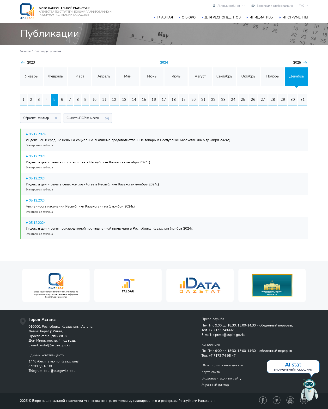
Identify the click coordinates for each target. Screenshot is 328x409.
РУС (301, 6)
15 (144, 99)
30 (293, 99)
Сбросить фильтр (36, 118)
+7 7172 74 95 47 (222, 355)
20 (193, 99)
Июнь (152, 76)
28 (273, 99)
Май (127, 76)
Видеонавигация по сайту (221, 378)
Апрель (103, 76)
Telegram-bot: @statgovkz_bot (52, 370)
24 (233, 99)
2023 (31, 62)
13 (124, 99)
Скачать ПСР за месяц (83, 118)
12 (114, 99)
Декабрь (296, 76)
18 (173, 99)
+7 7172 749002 (221, 330)
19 (183, 99)
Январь (31, 76)
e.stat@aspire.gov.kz (55, 345)
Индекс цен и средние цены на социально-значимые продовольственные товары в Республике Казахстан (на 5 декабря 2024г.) (128, 140)
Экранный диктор (215, 385)
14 (134, 99)
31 (302, 99)
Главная (165, 17)
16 (154, 99)
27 (263, 99)
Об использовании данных (222, 365)
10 (94, 99)
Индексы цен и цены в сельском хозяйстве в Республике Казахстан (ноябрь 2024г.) (92, 184)
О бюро (189, 17)
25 (243, 99)
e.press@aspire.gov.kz (229, 334)
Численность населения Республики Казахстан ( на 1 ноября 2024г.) (80, 206)
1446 (32, 361)
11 (104, 99)
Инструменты (295, 17)
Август (200, 76)
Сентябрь (224, 76)
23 (223, 99)
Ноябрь (272, 76)
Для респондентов (223, 17)
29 (283, 99)
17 (164, 99)
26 (253, 99)
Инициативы (261, 17)
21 (203, 99)
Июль (176, 76)
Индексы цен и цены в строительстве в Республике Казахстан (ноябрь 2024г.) (88, 162)
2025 (297, 62)
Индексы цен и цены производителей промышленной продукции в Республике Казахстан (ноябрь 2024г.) (110, 228)
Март (79, 76)
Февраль (55, 76)
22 (213, 99)
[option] (56, 285)
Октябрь (248, 76)
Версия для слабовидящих (275, 6)
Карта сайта (210, 372)
